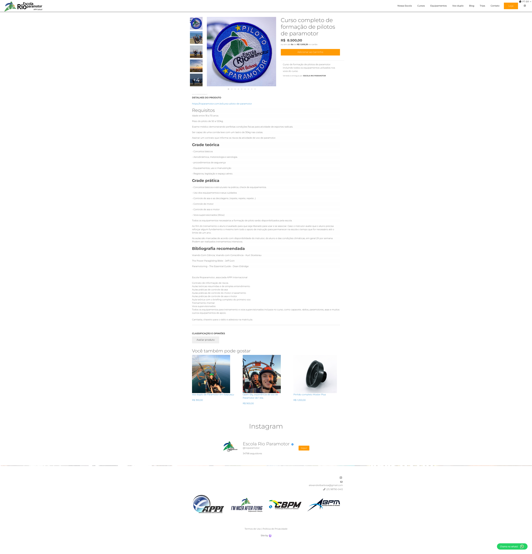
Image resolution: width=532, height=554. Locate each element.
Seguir (304, 448)
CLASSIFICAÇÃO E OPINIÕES (208, 333)
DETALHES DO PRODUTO (206, 97)
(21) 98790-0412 (334, 489)
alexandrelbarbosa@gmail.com (326, 485)
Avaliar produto (206, 340)
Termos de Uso (253, 529)
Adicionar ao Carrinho (310, 52)
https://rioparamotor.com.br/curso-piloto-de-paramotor (222, 104)
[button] (228, 89)
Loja (510, 6)
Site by (265, 535)
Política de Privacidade (275, 529)
